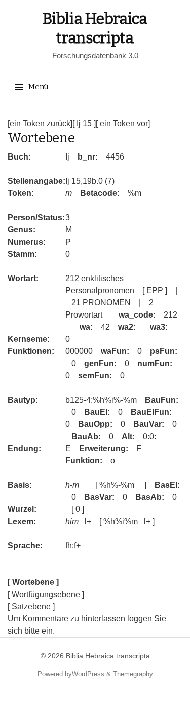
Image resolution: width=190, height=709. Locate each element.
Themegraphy (133, 674)
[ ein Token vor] (123, 123)
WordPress (88, 674)
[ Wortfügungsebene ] (46, 594)
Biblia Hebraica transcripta (108, 656)
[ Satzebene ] (31, 606)
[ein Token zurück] (40, 123)
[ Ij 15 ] (84, 123)
